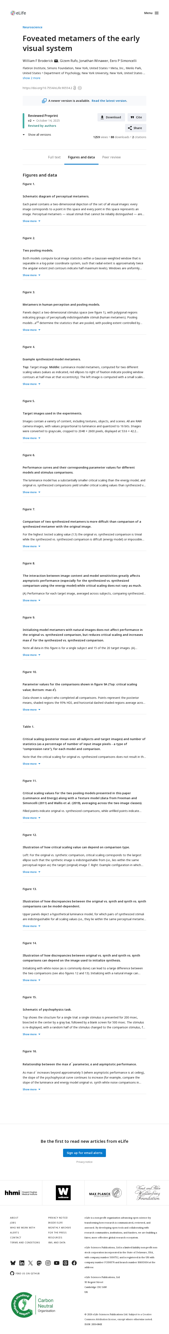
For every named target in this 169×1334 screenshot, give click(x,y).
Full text (54, 157)
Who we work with (22, 1227)
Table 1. (28, 727)
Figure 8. (29, 563)
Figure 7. (29, 509)
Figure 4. (29, 347)
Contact (15, 1237)
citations (139, 137)
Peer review (111, 157)
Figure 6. (29, 455)
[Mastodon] (39, 1264)
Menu (148, 13)
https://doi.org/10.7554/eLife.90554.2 (47, 88)
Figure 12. (30, 835)
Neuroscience (32, 27)
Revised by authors (42, 126)
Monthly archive (59, 1227)
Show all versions (39, 134)
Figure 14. (30, 943)
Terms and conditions (25, 1242)
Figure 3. (29, 292)
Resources (55, 1237)
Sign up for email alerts (84, 1153)
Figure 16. (30, 1051)
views (100, 137)
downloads (120, 137)
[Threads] (65, 1264)
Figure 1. (29, 184)
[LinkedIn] (22, 1264)
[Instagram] (48, 1264)
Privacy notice (84, 1162)
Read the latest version (109, 101)
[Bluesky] (13, 1264)
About (14, 1217)
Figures (74, 157)
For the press (57, 1232)
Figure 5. (29, 401)
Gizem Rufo (69, 60)
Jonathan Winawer (93, 60)
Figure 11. (30, 781)
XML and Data (57, 1242)
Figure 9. (29, 617)
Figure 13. (30, 889)
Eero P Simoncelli (123, 60)
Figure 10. (30, 672)
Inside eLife (55, 1222)
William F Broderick (40, 60)
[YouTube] (57, 1264)
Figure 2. (29, 238)
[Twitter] (30, 1264)
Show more (30, 221)
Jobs (13, 1222)
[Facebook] (74, 1264)
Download (113, 117)
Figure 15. (30, 997)
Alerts (14, 1232)
